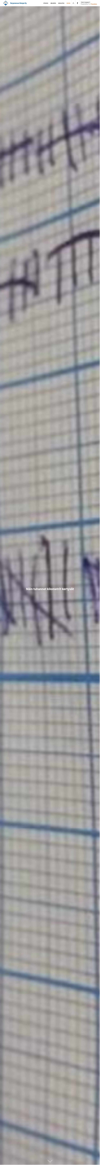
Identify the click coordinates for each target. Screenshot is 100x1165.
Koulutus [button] (61, 3)
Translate (94, 4)
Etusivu (46, 3)
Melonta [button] (53, 3)
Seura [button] (68, 3)
